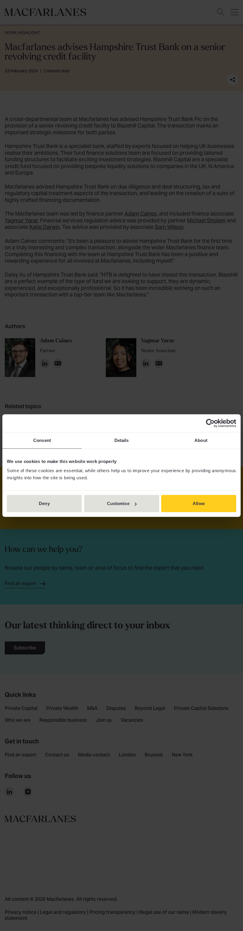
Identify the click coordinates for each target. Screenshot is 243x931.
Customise (118, 503)
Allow (199, 503)
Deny (44, 503)
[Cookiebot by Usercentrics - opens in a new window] (210, 423)
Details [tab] (121, 440)
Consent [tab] (42, 440)
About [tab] (200, 440)
